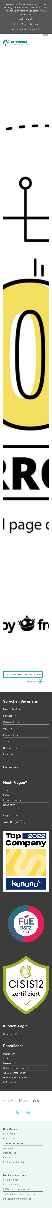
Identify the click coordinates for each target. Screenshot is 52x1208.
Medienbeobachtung (14, 1175)
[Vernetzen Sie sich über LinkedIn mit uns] (5, 822)
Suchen (31, 681)
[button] (18, 1112)
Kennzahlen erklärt (13, 800)
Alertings (8, 1148)
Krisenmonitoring (12, 1184)
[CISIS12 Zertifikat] (26, 985)
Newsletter (9, 804)
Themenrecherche (13, 1143)
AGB (5, 1058)
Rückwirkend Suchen (14, 1162)
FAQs (6, 795)
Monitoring (9, 1133)
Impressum (9, 1053)
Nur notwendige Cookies (24, 29)
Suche (6, 790)
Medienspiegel (11, 1179)
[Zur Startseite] (16, 43)
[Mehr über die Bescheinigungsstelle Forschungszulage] (26, 924)
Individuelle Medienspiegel (17, 1198)
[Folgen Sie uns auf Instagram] (17, 822)
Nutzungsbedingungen (15, 1068)
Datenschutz (10, 1063)
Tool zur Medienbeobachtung (19, 1194)
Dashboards (9, 1152)
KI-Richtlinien (10, 1082)
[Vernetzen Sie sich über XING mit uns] (11, 822)
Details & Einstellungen (26, 24)
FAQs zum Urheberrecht (16, 1189)
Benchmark (9, 1138)
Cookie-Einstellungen (14, 1072)
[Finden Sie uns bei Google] (23, 822)
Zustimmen (26, 19)
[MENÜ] (45, 34)
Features (8, 1157)
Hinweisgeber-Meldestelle (17, 1077)
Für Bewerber (11, 767)
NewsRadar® (10, 1034)
